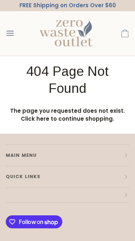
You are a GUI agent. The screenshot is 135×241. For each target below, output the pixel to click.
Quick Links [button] (23, 176)
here (42, 118)
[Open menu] (16, 33)
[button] (67, 195)
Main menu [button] (21, 155)
